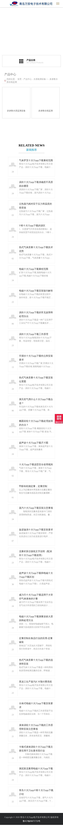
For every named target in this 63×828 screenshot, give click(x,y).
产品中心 (27, 79)
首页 (19, 79)
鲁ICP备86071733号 (31, 821)
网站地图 (4, 826)
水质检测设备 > (41, 79)
